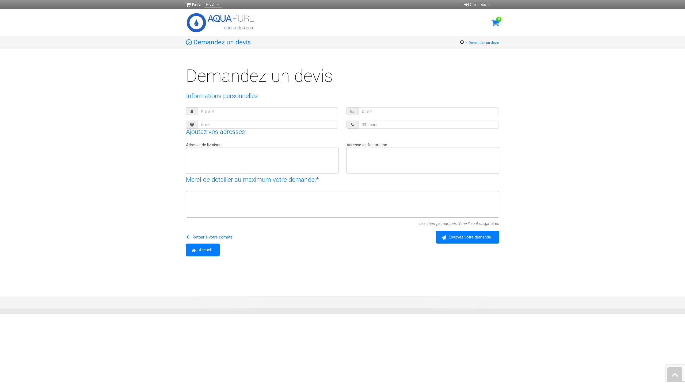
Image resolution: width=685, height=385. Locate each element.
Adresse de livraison (204, 145)
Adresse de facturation (367, 145)
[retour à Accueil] (462, 43)
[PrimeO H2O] (221, 23)
